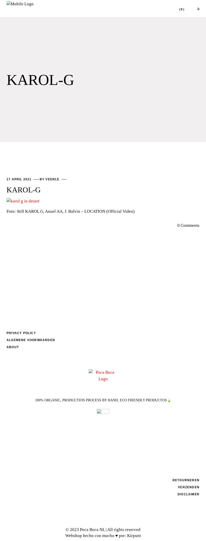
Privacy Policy (21, 333)
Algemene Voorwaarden (31, 340)
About (13, 347)
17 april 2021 (20, 179)
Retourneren (186, 480)
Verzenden (188, 487)
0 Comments (188, 225)
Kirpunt (134, 535)
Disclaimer (188, 494)
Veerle (52, 179)
